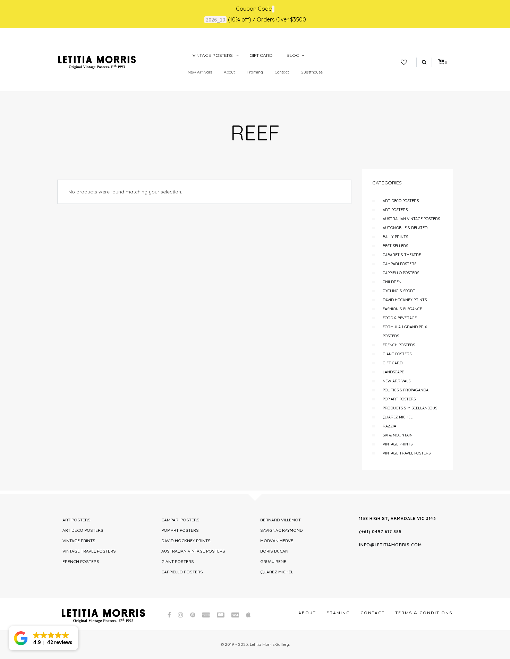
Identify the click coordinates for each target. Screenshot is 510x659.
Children (392, 281)
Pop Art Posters (399, 399)
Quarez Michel (398, 417)
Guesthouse (312, 72)
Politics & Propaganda (405, 390)
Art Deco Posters (401, 200)
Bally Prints (395, 236)
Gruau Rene (273, 561)
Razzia (389, 426)
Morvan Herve (276, 540)
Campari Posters (399, 263)
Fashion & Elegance (402, 308)
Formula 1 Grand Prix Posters (405, 331)
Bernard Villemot (280, 519)
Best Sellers (395, 245)
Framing (255, 72)
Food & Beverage (400, 317)
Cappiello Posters (401, 272)
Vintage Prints (398, 444)
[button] (43, 638)
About (229, 72)
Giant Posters (397, 354)
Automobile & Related (405, 227)
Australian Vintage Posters (411, 218)
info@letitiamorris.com (390, 544)
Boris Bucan (274, 551)
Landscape (393, 372)
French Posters (399, 344)
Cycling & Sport (399, 290)
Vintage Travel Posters (407, 453)
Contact (282, 72)
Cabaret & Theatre (402, 254)
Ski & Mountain (398, 435)
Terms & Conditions (424, 612)
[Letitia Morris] (96, 62)
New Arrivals (200, 72)
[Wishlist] (404, 62)
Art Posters (395, 209)
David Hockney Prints (405, 299)
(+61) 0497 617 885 (380, 531)
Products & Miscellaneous (410, 408)
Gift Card (392, 363)
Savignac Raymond (281, 530)
